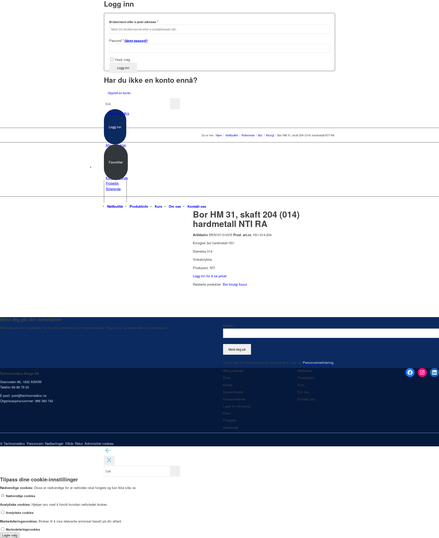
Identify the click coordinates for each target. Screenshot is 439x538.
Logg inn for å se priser (210, 275)
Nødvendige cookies (20, 496)
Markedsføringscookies (22, 529)
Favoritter (116, 162)
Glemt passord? (136, 41)
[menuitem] (115, 206)
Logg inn (123, 68)
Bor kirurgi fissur (235, 284)
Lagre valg (9, 535)
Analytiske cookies (19, 513)
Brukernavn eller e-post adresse (133, 21)
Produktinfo (305, 377)
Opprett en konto (119, 93)
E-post (228, 325)
